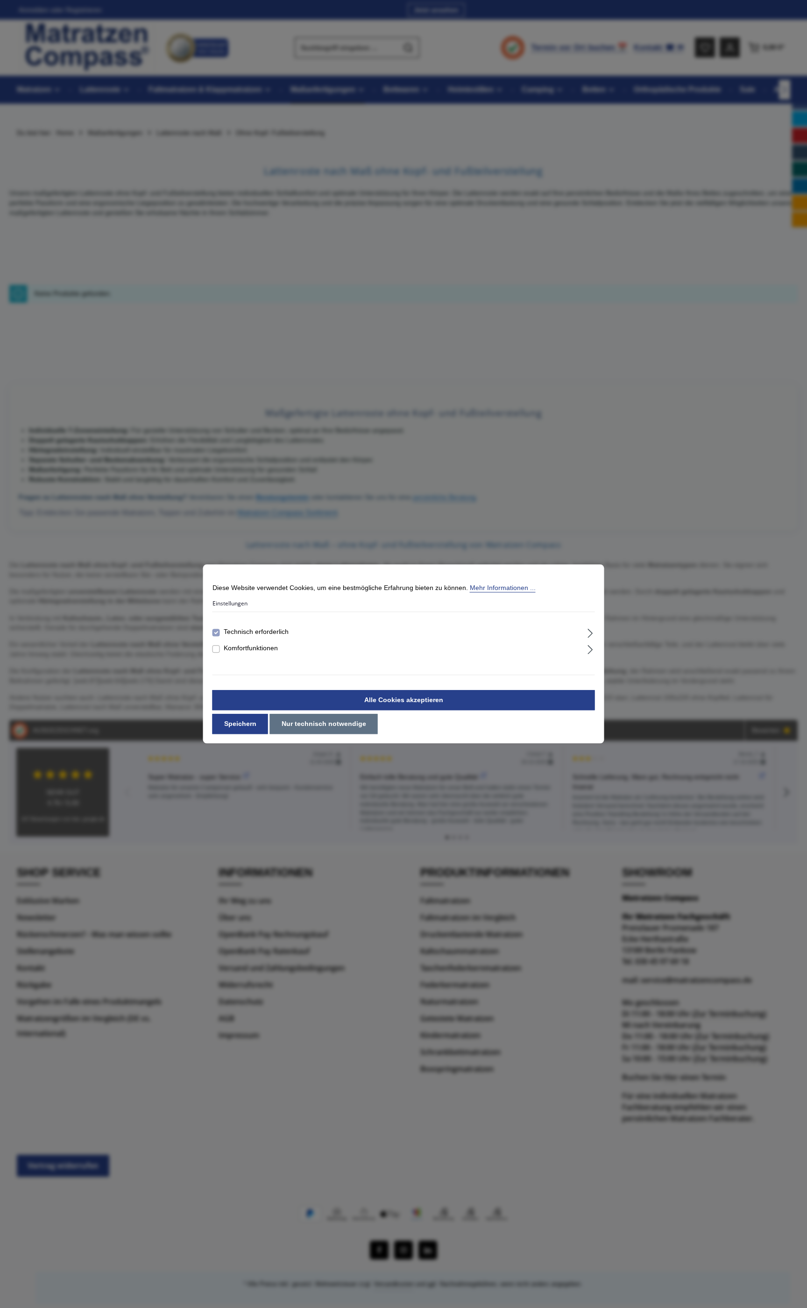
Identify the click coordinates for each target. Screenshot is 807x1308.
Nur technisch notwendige (324, 724)
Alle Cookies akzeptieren (403, 700)
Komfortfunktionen (251, 648)
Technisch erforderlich (256, 632)
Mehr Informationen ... (503, 587)
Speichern (240, 724)
